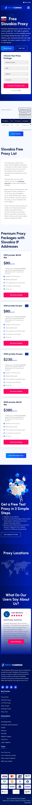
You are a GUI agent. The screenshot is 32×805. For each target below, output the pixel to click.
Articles (3, 727)
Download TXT (25, 112)
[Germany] (16, 565)
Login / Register (5, 742)
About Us (6, 800)
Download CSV (25, 116)
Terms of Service (15, 800)
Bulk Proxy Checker (6, 761)
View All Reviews (16, 641)
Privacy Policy (25, 800)
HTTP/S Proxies (6, 703)
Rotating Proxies (6, 709)
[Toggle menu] (28, 7)
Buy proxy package (16, 295)
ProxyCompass (20, 798)
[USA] (6, 567)
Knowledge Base (6, 722)
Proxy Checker (16, 134)
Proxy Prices (7, 48)
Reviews (3, 730)
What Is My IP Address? (8, 758)
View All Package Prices (16, 455)
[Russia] (23, 564)
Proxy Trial (4, 712)
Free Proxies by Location (8, 755)
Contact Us (4, 739)
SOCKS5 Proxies (6, 700)
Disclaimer (27, 802)
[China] (24, 568)
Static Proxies (5, 706)
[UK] (14, 564)
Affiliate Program (6, 736)
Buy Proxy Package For (16, 86)
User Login (28, 2)
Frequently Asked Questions (9, 725)
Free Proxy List (5, 752)
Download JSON (25, 109)
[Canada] (5, 564)
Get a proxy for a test (11, 534)
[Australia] (27, 574)
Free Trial (22, 48)
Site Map (3, 733)
